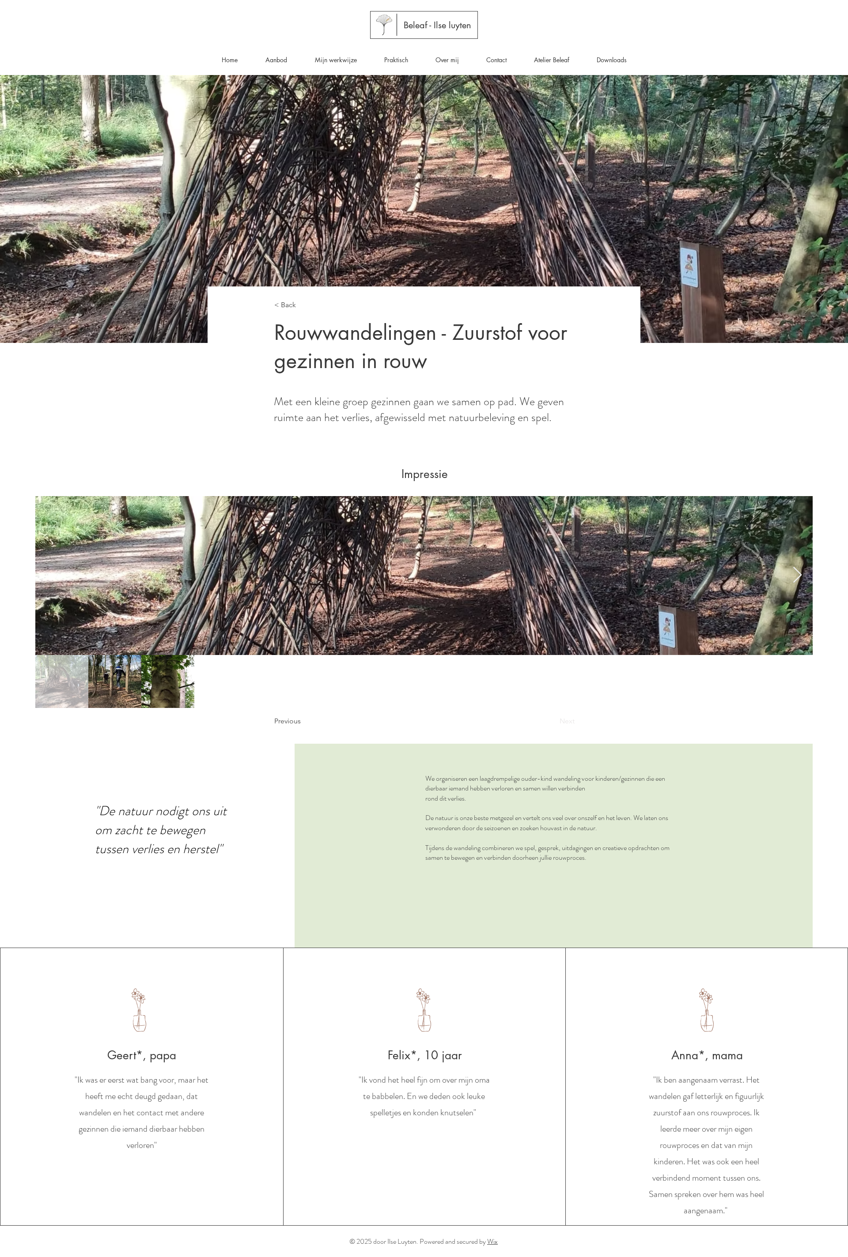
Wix (492, 1241)
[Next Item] (797, 575)
